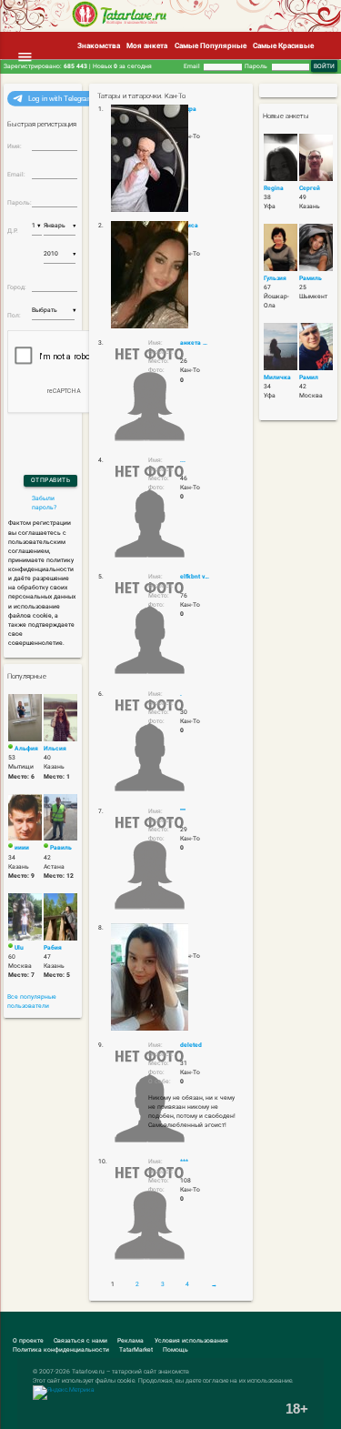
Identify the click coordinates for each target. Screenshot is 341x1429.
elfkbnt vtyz (195, 576)
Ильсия (55, 748)
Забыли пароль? (44, 503)
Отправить (51, 480)
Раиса (189, 225)
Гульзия (275, 278)
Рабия (53, 947)
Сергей (309, 188)
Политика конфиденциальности (61, 1350)
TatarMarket (136, 1350)
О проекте (28, 1340)
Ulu (19, 947)
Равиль (61, 847)
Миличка (277, 377)
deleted (191, 1045)
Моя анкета (146, 45)
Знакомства (98, 45)
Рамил (308, 377)
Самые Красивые (283, 45)
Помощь (175, 1350)
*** (184, 1161)
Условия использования (191, 1340)
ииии (22, 847)
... (183, 460)
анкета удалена (195, 343)
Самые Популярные (210, 45)
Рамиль (310, 278)
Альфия (26, 748)
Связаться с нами (80, 1340)
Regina (274, 188)
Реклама (130, 1340)
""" (183, 811)
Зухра (188, 109)
